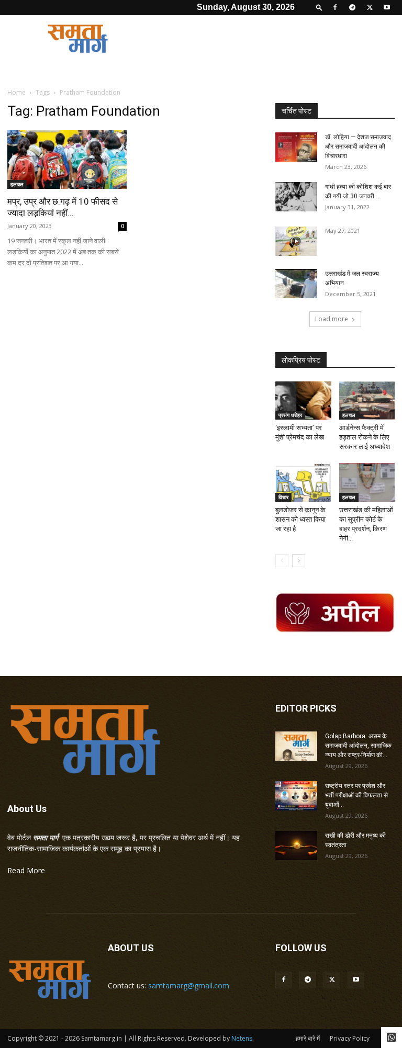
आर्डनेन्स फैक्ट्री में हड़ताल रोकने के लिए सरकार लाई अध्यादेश (364, 437)
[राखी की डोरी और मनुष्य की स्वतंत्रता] (296, 845)
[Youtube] (387, 7)
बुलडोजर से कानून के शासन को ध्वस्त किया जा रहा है (300, 519)
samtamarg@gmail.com (188, 985)
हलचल (17, 184)
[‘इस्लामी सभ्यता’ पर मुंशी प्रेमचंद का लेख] (303, 400)
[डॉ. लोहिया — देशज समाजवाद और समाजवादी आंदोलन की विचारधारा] (296, 147)
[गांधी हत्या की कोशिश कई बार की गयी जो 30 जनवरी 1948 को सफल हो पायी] (296, 196)
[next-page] (298, 560)
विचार (283, 497)
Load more (331, 318)
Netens (241, 1038)
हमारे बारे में (308, 1038)
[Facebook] (335, 7)
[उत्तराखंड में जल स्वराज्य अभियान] (296, 283)
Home (16, 92)
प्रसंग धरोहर (290, 415)
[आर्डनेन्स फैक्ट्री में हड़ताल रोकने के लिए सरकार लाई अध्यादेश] (367, 400)
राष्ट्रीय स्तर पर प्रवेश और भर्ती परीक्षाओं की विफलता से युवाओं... (356, 795)
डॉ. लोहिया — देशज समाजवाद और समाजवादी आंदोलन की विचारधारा (358, 146)
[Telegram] (352, 7)
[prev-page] (281, 560)
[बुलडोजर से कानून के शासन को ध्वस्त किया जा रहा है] (303, 482)
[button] (319, 7)
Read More (26, 870)
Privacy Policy (350, 1038)
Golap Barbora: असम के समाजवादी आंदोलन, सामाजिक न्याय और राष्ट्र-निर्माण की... (358, 746)
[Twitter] (369, 7)
